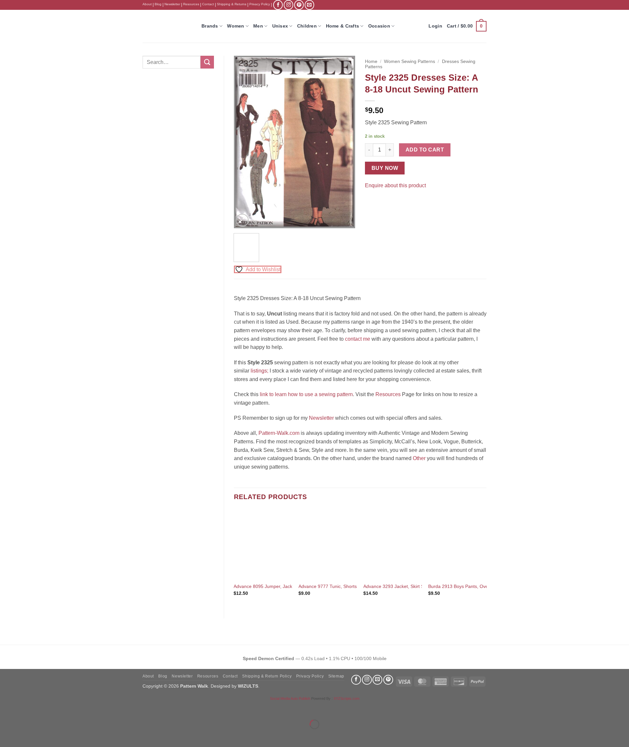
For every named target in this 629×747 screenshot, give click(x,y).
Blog (158, 4)
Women (235, 26)
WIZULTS (248, 686)
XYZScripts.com (346, 698)
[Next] (345, 142)
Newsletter (172, 4)
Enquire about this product (395, 185)
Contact (208, 4)
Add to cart (425, 149)
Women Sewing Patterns (409, 61)
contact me (357, 339)
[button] (466, 26)
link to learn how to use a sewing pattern (306, 394)
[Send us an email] (309, 5)
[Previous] (244, 142)
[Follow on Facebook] (278, 5)
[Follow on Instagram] (288, 5)
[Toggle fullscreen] (25, 708)
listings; (259, 371)
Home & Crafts (342, 26)
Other (419, 458)
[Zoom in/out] (6, 708)
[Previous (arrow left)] (6, 735)
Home (371, 61)
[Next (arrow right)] (25, 735)
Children (307, 26)
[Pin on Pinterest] (382, 201)
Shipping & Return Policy (267, 676)
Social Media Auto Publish (290, 698)
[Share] (44, 708)
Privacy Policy (259, 4)
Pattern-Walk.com (278, 433)
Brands (209, 26)
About (147, 4)
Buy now (385, 168)
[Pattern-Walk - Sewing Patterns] (167, 26)
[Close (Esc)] (64, 708)
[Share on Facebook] (371, 201)
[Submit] (207, 62)
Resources (191, 4)
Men (258, 26)
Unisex (280, 26)
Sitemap (336, 676)
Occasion (379, 26)
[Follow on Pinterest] (299, 5)
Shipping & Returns (231, 4)
